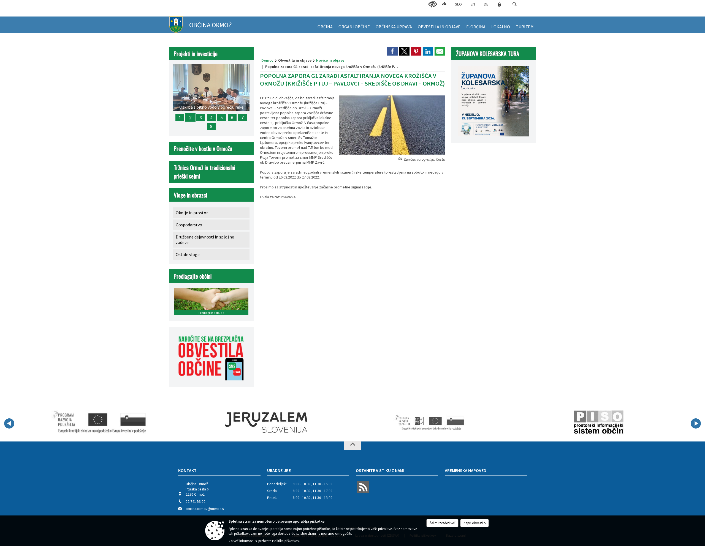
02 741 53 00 (195, 501)
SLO (458, 4)
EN (473, 4)
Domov (267, 60)
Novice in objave (330, 60)
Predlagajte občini (193, 276)
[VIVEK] (99, 422)
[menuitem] (325, 24)
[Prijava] (499, 4)
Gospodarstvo (189, 224)
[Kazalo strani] (444, 3)
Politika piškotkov (285, 541)
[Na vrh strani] (352, 445)
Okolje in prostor (192, 212)
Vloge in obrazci (190, 195)
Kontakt (187, 470)
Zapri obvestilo (474, 523)
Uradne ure (279, 470)
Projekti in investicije (196, 53)
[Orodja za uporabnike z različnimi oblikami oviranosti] (432, 4)
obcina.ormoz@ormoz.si (205, 508)
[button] (515, 4)
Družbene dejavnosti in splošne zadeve (205, 239)
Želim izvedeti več (442, 523)
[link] (392, 51)
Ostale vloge (188, 254)
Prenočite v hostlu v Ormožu (203, 148)
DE (486, 4)
